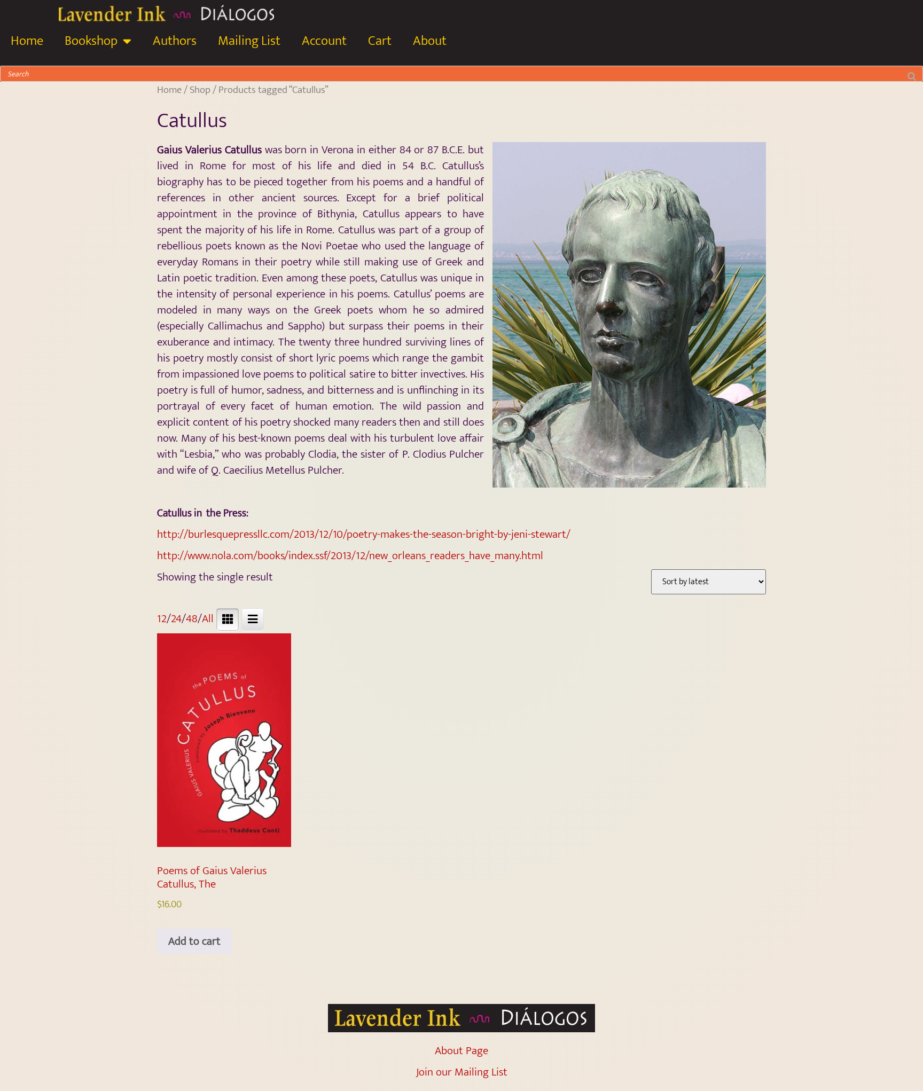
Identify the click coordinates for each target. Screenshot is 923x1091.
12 (162, 618)
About (430, 41)
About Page (461, 1050)
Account (324, 41)
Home (27, 41)
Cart (380, 41)
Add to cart (194, 941)
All (208, 618)
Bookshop (91, 41)
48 (192, 618)
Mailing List (249, 41)
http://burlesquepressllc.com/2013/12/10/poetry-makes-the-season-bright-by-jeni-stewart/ (363, 534)
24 (176, 618)
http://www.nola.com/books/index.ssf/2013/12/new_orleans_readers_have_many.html (350, 555)
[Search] (911, 73)
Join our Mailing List (461, 1072)
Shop (200, 89)
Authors (175, 41)
